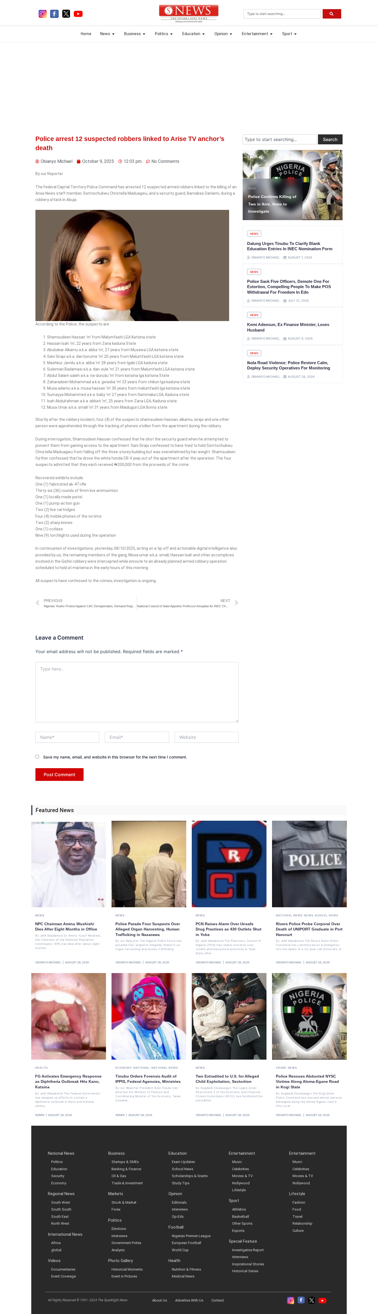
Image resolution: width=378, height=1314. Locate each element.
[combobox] (282, 14)
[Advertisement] (189, 83)
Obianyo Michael (48, 962)
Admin (39, 1115)
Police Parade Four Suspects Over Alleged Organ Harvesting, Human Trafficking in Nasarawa (147, 929)
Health (41, 1067)
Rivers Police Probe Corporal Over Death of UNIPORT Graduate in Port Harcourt (309, 929)
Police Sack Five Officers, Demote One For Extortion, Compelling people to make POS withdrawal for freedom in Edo (289, 286)
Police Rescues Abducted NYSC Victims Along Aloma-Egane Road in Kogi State (307, 1081)
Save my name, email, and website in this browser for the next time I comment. (115, 757)
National (141, 1067)
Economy (123, 1067)
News (252, 181)
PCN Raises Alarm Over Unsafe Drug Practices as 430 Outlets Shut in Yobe (229, 929)
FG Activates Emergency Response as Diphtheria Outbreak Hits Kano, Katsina (68, 1081)
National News (289, 915)
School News (326, 915)
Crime (281, 1067)
